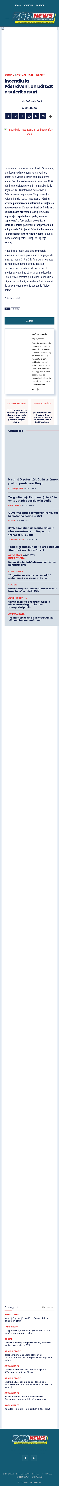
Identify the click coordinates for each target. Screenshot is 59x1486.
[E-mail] (43, 116)
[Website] (37, 389)
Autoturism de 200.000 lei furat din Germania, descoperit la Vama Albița (25, 1398)
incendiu (15, 309)
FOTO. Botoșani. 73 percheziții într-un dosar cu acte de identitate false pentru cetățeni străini (17, 416)
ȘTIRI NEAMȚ (48, 1473)
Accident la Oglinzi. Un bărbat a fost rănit (27, 1408)
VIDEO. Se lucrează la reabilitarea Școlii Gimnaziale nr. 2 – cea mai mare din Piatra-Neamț (28, 1384)
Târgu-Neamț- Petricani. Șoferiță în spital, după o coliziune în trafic (32, 498)
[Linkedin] (36, 116)
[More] (50, 116)
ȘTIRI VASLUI (37, 1477)
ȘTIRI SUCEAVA (23, 1477)
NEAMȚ (40, 75)
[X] (15, 116)
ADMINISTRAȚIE (16, 539)
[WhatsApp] (29, 116)
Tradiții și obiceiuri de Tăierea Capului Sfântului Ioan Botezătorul (31, 619)
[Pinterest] (22, 116)
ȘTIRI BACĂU (8, 1473)
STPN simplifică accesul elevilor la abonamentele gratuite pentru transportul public (31, 531)
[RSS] (34, 1458)
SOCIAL (9, 75)
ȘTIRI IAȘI (36, 1473)
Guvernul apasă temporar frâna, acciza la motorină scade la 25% (32, 590)
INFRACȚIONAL (15, 488)
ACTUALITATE (25, 75)
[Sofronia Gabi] (19, 101)
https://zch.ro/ (38, 339)
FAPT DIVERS (14, 505)
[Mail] (33, 389)
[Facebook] (8, 116)
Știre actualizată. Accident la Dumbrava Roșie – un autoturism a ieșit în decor (42, 417)
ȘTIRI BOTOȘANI (23, 1473)
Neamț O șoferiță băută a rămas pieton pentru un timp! (33, 481)
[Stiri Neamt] (33, 18)
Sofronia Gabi (34, 101)
